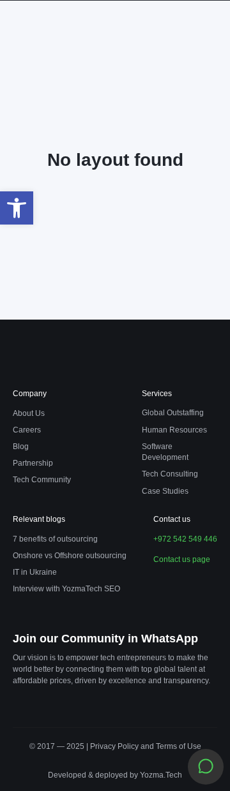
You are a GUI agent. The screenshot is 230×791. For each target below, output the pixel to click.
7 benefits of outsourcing (55, 539)
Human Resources (174, 429)
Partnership (33, 463)
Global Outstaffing (173, 412)
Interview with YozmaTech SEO (66, 588)
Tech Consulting (170, 473)
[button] (16, 208)
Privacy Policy (115, 746)
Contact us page (181, 559)
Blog (21, 446)
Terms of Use (178, 746)
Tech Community (42, 479)
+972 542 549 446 (185, 539)
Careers (27, 429)
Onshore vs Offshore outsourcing (69, 555)
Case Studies (165, 491)
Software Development (165, 452)
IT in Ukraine (35, 572)
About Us (29, 413)
